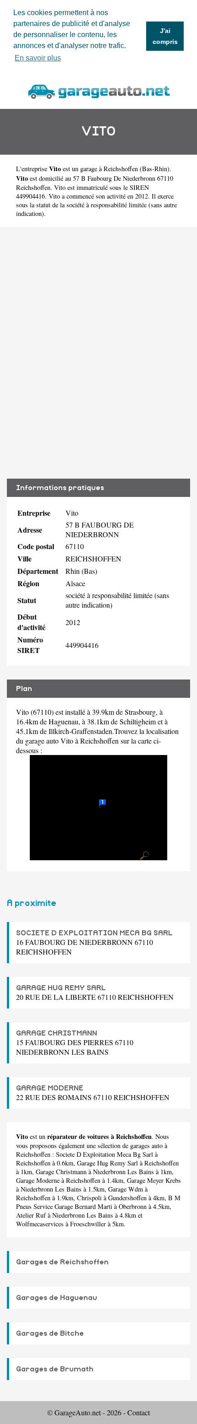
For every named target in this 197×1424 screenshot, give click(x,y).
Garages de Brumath (54, 1369)
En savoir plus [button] (38, 58)
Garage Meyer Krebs (154, 1180)
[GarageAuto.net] (98, 90)
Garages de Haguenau (56, 1297)
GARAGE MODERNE (49, 1088)
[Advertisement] (98, 352)
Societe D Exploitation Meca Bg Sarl (104, 1154)
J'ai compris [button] (165, 36)
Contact (138, 1412)
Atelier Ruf (31, 1215)
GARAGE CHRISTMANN (56, 1033)
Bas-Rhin (154, 168)
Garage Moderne (38, 1180)
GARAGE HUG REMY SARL (61, 988)
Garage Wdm (125, 1189)
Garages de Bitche (50, 1333)
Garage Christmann (61, 1171)
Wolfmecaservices (40, 1223)
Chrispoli (89, 1197)
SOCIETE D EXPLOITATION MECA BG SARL (94, 933)
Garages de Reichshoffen (62, 1262)
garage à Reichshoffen (109, 168)
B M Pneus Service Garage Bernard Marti (98, 1202)
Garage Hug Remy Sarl (107, 1163)
